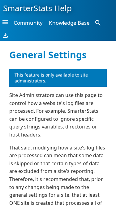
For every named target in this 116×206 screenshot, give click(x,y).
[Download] (5, 35)
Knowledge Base (69, 22)
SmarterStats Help (37, 8)
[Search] (98, 22)
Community (28, 22)
